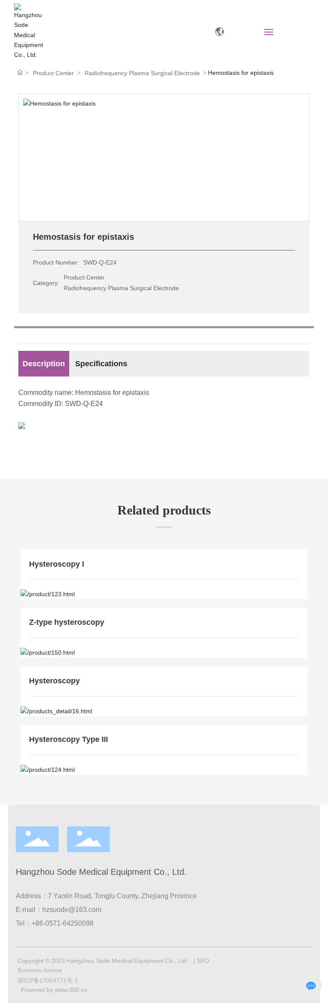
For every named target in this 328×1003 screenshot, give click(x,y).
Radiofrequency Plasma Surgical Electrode (142, 73)
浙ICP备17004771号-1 (48, 980)
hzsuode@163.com (71, 909)
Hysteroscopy (54, 681)
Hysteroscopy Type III (68, 739)
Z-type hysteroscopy (66, 622)
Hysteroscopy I (56, 564)
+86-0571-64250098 (63, 923)
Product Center (53, 73)
